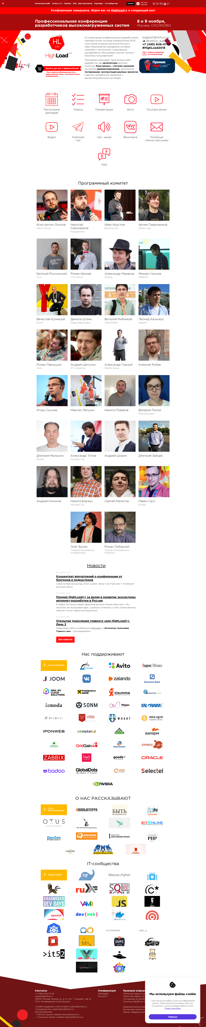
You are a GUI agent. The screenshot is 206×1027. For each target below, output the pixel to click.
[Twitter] (168, 4)
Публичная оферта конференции (139, 994)
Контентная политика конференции (140, 1009)
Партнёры (98, 3)
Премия (67, 3)
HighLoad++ (96, 628)
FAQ (75, 3)
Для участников (85, 3)
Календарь (103, 994)
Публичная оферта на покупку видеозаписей (145, 996)
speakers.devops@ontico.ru (66, 1015)
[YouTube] (165, 3)
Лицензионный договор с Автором (140, 1007)
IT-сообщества (111, 3)
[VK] (161, 4)
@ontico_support (158, 41)
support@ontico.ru (155, 37)
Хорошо (172, 1017)
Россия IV (103, 996)
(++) (60, 3)
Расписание (40, 3)
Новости (96, 566)
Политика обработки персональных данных (144, 1002)
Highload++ (119, 10)
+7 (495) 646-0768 (156, 44)
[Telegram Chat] (154, 4)
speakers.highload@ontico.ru (69, 1017)
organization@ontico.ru (63, 1009)
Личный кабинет (144, 3)
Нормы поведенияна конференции (156, 53)
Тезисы (55, 3)
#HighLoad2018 (153, 48)
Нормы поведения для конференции (141, 1012)
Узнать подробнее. (172, 1008)
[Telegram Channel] (157, 3)
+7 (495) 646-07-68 (44, 994)
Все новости (65, 640)
